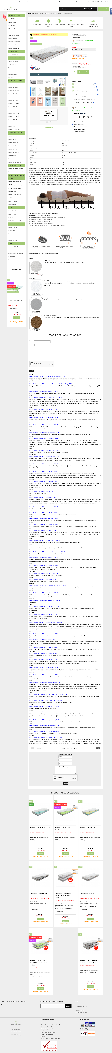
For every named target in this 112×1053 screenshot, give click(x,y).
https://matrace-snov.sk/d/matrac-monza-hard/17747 (44, 540)
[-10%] (90, 877)
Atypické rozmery (42, 2)
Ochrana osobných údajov (48, 1033)
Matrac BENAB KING (87, 893)
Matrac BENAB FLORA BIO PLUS (64, 829)
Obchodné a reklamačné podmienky (51, 1025)
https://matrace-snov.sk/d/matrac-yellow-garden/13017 (45, 481)
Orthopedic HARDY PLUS (16, 300)
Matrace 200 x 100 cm (13, 113)
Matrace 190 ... (58, 13)
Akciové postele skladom (14, 246)
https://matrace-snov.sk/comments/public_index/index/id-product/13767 (50, 384)
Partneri (43, 1036)
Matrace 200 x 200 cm (14, 129)
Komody (10, 259)
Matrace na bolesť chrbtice (14, 45)
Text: (30, 347)
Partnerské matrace (13, 146)
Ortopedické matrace (13, 35)
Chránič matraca (62, 2)
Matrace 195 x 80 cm (13, 93)
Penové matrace (12, 77)
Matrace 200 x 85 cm (13, 106)
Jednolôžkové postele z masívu (15, 253)
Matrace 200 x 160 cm (13, 123)
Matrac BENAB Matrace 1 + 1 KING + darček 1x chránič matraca (64, 895)
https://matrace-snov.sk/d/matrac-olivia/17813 (42, 497)
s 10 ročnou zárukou (13, 54)
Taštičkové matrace (13, 61)
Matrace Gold (11, 233)
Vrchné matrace (12, 155)
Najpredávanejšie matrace (14, 41)
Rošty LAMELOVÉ (12, 214)
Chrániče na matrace (13, 198)
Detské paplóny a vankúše (14, 181)
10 (74, 748)
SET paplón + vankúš (44, 798)
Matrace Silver (11, 230)
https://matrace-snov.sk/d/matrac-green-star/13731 (44, 720)
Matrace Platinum (12, 237)
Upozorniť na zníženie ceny (80, 122)
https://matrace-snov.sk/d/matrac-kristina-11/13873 (44, 409)
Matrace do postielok (13, 136)
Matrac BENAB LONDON (38, 893)
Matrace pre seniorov (13, 152)
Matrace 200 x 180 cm (13, 126)
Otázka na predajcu (79, 124)
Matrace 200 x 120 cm (13, 116)
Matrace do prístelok (13, 142)
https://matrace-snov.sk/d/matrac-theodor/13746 (43, 417)
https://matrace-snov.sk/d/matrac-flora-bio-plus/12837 (45, 546)
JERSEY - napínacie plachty (15, 185)
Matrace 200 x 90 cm (13, 110)
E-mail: (31, 344)
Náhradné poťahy (12, 204)
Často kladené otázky (47, 1035)
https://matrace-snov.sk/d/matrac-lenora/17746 (43, 647)
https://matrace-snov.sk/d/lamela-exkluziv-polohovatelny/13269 (47, 585)
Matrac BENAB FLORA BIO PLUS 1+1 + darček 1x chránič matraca (39, 963)
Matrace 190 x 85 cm (13, 87)
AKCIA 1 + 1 (10, 32)
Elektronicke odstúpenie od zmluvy (50, 1038)
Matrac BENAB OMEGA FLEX (40, 828)
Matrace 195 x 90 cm (13, 100)
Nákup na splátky (73, 2)
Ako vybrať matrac (32, 2)
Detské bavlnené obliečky (14, 194)
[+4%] (90, 945)
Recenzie (81, 2)
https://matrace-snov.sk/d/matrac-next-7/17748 (43, 530)
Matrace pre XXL (12, 149)
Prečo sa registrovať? (47, 1029)
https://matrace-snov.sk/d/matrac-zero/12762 (42, 491)
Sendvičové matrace (13, 67)
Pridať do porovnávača (80, 129)
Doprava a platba (52, 2)
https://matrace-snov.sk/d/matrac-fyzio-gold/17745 (44, 456)
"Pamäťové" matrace (13, 64)
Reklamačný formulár (47, 1027)
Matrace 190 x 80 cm (13, 84)
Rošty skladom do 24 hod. (14, 220)
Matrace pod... (48, 13)
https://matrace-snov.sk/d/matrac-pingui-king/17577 (44, 683)
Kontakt (87, 2)
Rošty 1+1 (10, 217)
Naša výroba (22, 2)
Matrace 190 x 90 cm (13, 90)
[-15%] (41, 877)
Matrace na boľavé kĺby (14, 48)
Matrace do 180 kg (12, 22)
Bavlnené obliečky (12, 191)
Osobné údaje (45, 1031)
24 (76, 748)
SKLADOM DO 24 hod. (13, 19)
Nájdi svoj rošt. (49, 127)
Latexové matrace (12, 74)
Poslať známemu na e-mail (80, 126)
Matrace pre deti (12, 139)
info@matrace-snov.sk (16, 1031)
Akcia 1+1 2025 (11, 25)
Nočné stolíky (11, 256)
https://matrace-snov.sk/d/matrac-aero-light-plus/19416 (45, 397)
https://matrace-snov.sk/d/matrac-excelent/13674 (43, 450)
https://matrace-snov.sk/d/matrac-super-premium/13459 (45, 700)
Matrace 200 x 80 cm (13, 103)
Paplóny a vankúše (12, 201)
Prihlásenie (86, 9)
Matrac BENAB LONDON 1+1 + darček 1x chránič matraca (90, 962)
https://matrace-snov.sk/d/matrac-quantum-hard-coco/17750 (47, 552)
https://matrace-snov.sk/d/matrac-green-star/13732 (44, 433)
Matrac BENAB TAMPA (87, 828)
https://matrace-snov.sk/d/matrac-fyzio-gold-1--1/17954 (45, 622)
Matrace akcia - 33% (13, 38)
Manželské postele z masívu (15, 250)
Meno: (30, 341)
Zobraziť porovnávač (79, 131)
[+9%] (66, 877)
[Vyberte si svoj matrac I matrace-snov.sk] (10, 7)
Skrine (9, 263)
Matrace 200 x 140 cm (13, 120)
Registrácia (94, 9)
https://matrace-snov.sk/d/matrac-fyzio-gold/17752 (44, 392)
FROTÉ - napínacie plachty (14, 188)
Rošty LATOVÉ (12, 211)
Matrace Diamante (12, 240)
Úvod (41, 13)
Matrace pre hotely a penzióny (15, 168)
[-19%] (90, 812)
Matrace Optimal (12, 227)
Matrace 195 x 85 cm (13, 97)
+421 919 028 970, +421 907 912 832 (99, 2)
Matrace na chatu (12, 159)
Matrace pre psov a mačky (14, 162)
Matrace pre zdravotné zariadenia (16, 172)
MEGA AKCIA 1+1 (12, 28)
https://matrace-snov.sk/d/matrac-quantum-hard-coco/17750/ (47, 376)
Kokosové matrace (12, 71)
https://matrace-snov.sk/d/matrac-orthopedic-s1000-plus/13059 (48, 694)
